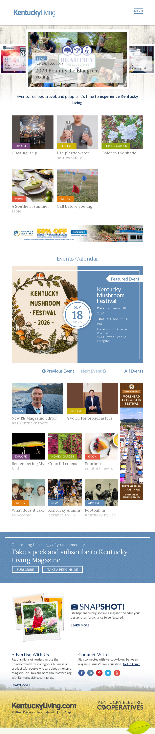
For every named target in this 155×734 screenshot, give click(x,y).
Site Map (65, 712)
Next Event (92, 371)
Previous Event (60, 371)
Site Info (50, 712)
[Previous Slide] (16, 60)
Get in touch (131, 664)
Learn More (80, 625)
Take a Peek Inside (62, 569)
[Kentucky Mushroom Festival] (45, 314)
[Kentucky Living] (35, 12)
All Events (133, 371)
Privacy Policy (32, 712)
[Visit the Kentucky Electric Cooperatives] (120, 705)
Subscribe (25, 569)
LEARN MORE (21, 685)
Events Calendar (77, 258)
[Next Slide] (139, 60)
